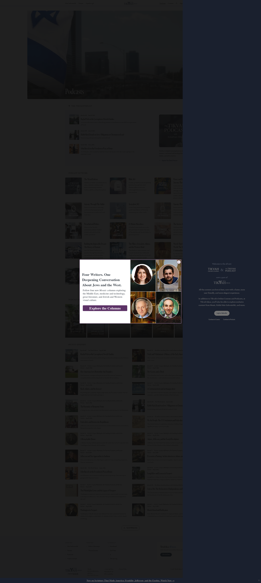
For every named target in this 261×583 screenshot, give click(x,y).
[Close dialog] (179, 262)
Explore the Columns (105, 308)
